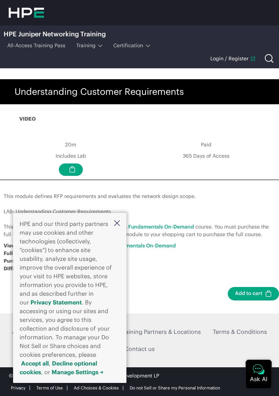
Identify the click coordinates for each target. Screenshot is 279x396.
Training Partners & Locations (160, 331)
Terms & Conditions (240, 331)
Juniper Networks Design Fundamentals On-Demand (130, 226)
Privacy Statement (56, 302)
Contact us (139, 348)
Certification (128, 45)
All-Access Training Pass (36, 45)
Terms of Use (49, 388)
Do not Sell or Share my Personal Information (175, 388)
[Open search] (269, 58)
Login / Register (229, 58)
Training (86, 45)
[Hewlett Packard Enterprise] (26, 13)
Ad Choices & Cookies (96, 388)
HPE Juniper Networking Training (55, 34)
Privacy (18, 388)
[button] (117, 223)
